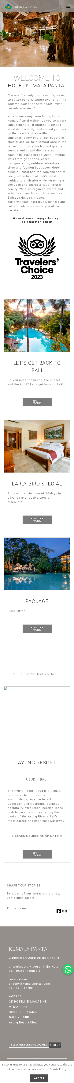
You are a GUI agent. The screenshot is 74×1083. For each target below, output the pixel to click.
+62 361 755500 (21, 988)
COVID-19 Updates (23, 1012)
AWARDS (15, 996)
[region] (37, 325)
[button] (37, 402)
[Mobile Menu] (68, 6)
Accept (39, 1078)
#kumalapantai (24, 898)
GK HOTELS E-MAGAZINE (28, 1001)
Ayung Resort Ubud (23, 1022)
